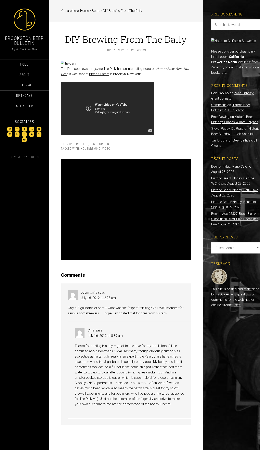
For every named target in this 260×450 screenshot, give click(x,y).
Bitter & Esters (99, 74)
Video (106, 148)
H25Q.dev (222, 294)
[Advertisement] (126, 209)
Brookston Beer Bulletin (24, 40)
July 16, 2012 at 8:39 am (105, 336)
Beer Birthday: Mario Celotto (231, 166)
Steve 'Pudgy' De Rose (227, 129)
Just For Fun (99, 144)
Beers (84, 144)
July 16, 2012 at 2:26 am (98, 298)
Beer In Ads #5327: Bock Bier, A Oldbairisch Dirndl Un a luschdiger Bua (234, 219)
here (237, 305)
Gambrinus (218, 105)
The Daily (110, 69)
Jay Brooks (219, 140)
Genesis (33, 157)
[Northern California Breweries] (233, 41)
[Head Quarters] (219, 284)
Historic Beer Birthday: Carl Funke (234, 190)
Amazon (217, 67)
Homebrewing (91, 148)
